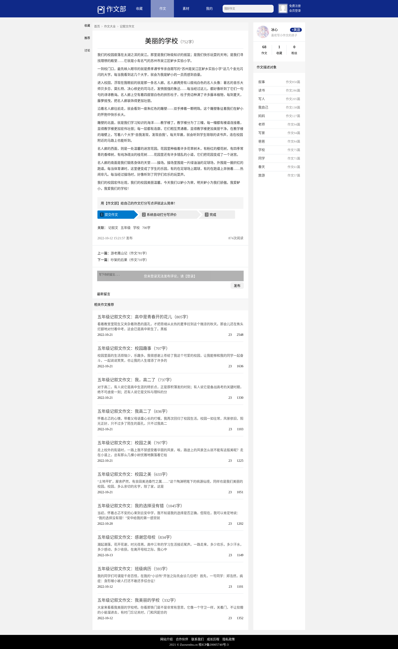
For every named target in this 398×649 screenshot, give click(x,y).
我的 (209, 8)
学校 (136, 228)
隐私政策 (228, 639)
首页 (97, 26)
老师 (261, 124)
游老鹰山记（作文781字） (130, 253)
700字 (146, 228)
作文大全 (110, 26)
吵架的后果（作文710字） (130, 260)
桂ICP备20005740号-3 (214, 644)
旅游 (261, 175)
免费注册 (295, 5)
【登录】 (190, 276)
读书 (261, 90)
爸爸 (261, 141)
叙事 (261, 82)
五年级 (126, 228)
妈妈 (261, 116)
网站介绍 (166, 639)
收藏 (139, 8)
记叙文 (113, 228)
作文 (162, 8)
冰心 (274, 29)
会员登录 (295, 10)
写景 (261, 133)
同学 (261, 158)
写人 (261, 99)
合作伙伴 (182, 639)
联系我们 (197, 639)
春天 (261, 167)
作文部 (116, 9)
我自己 (263, 107)
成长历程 (213, 639)
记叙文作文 (127, 26)
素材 (186, 8)
